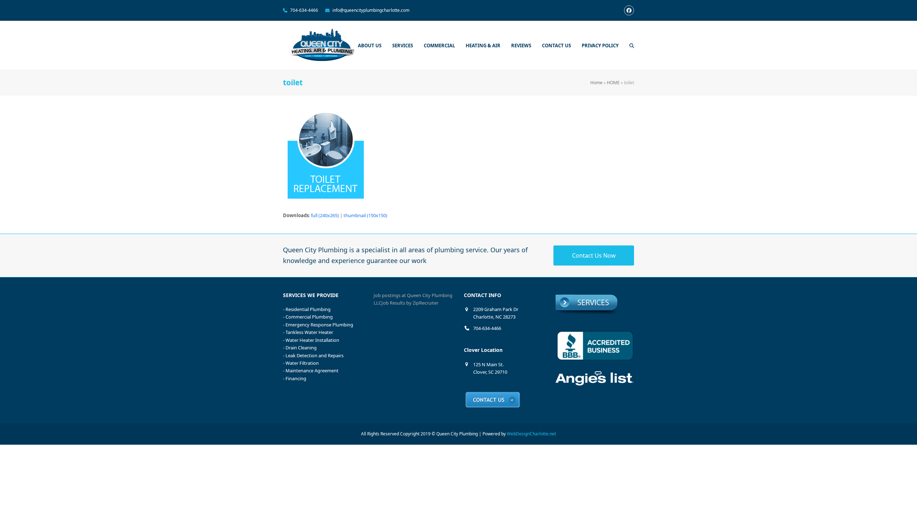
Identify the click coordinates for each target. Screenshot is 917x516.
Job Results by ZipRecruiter (409, 303)
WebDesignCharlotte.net (531, 434)
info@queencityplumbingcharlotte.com (370, 10)
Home (596, 83)
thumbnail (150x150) (365, 215)
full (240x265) (325, 215)
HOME (613, 83)
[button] (631, 45)
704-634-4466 (304, 10)
